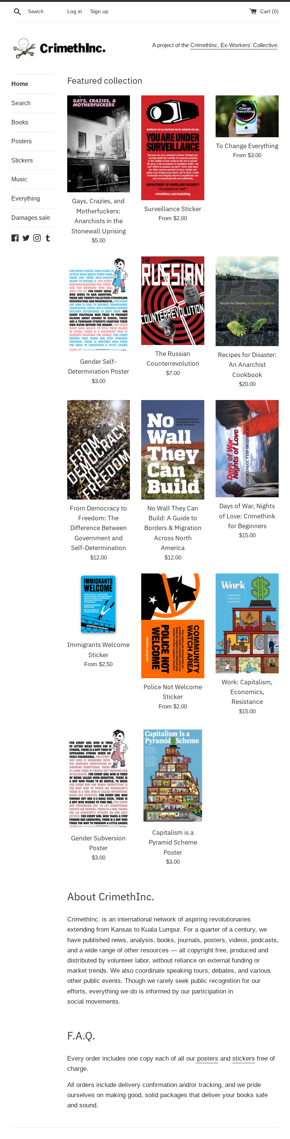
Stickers (22, 160)
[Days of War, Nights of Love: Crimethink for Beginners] (247, 448)
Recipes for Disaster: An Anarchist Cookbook (247, 365)
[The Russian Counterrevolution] (172, 300)
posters (206, 1058)
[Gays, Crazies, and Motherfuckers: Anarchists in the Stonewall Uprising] (98, 144)
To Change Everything (247, 146)
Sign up (99, 11)
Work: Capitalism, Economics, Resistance (247, 692)
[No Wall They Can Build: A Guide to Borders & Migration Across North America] (172, 450)
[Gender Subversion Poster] (98, 778)
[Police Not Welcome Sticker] (172, 625)
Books (19, 122)
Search (21, 103)
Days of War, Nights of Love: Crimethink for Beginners (247, 516)
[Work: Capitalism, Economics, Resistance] (247, 623)
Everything (25, 198)
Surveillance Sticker (172, 209)
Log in (74, 11)
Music (19, 179)
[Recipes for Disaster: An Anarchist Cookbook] (247, 301)
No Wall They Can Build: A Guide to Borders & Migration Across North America (173, 528)
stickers (243, 1058)
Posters (21, 141)
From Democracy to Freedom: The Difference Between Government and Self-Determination (98, 528)
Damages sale (30, 218)
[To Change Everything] (247, 116)
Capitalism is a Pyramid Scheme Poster (173, 842)
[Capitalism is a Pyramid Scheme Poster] (172, 775)
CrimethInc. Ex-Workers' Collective (233, 45)
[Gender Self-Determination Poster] (98, 304)
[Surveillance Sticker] (172, 147)
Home (19, 84)
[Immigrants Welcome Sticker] (98, 604)
